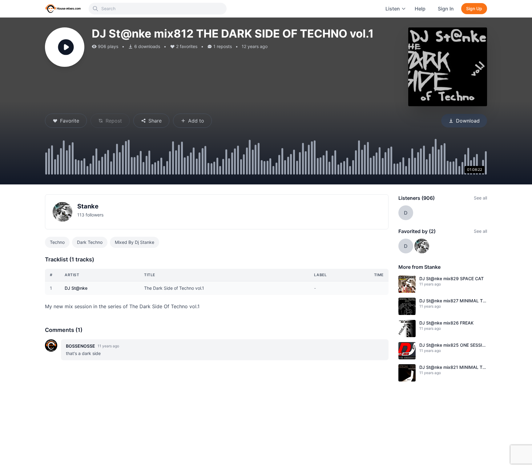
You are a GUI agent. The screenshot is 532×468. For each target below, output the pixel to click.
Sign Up (474, 8)
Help (420, 9)
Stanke (88, 206)
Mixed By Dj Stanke (134, 242)
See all (480, 197)
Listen (392, 9)
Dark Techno (90, 242)
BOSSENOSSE (80, 346)
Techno (57, 242)
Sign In (446, 9)
